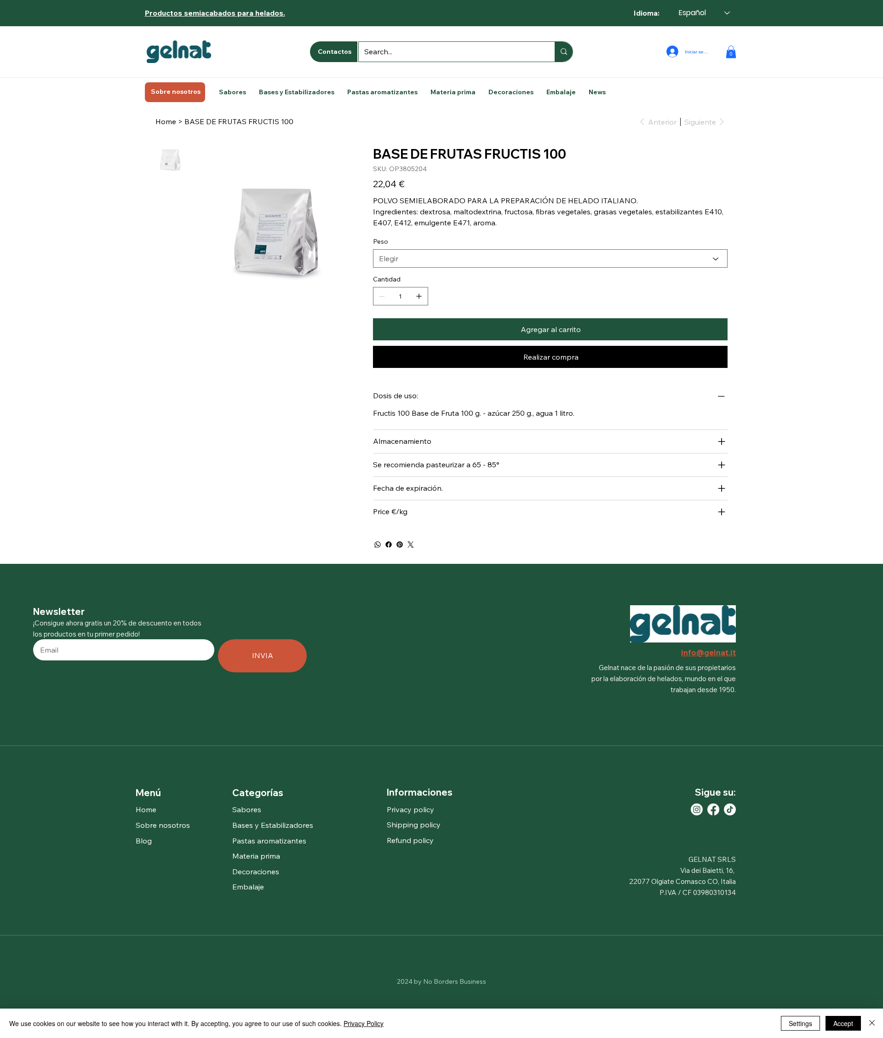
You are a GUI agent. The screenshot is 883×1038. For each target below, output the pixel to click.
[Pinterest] (399, 544)
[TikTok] (730, 809)
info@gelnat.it (708, 652)
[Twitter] (410, 544)
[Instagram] (697, 809)
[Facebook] (388, 544)
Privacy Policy (364, 1023)
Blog (144, 840)
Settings (800, 1023)
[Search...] (564, 52)
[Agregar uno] (419, 296)
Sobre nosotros (163, 825)
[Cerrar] (871, 1023)
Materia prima (256, 855)
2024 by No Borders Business (441, 981)
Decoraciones (255, 871)
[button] (731, 52)
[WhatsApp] (377, 544)
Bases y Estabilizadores (272, 825)
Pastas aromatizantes (269, 840)
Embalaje (248, 886)
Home (146, 809)
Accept (843, 1023)
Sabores (246, 809)
